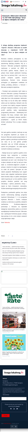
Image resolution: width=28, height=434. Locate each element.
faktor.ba (7, 222)
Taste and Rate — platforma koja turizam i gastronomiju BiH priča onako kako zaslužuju (13, 308)
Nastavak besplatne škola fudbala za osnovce (14, 255)
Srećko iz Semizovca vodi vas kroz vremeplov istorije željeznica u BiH (13, 330)
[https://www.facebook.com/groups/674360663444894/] (12, 426)
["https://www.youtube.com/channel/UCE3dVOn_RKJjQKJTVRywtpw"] (25, 1)
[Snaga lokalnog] (14, 5)
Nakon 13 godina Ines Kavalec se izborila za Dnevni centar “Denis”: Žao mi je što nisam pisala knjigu (13, 353)
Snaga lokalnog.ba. (7, 423)
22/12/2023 (4, 23)
